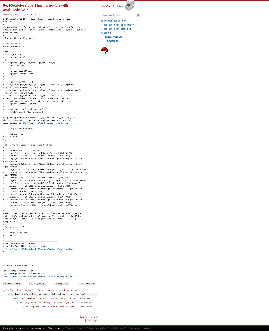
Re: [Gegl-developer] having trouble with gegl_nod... (49, 303)
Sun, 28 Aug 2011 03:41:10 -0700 (28, 15)
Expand (107, 33)
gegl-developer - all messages (119, 25)
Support (58, 328)
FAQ (50, 328)
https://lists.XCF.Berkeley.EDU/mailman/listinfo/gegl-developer (40, 249)
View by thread (37, 283)
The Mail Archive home (115, 21)
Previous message (13, 283)
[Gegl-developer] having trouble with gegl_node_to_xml (35, 290)
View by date (61, 283)
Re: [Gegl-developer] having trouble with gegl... (52, 307)
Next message (87, 283)
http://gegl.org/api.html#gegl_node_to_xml (45, 123)
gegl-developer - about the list (118, 29)
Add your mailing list (35, 328)
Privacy (69, 328)
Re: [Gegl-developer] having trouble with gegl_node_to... (46, 298)
